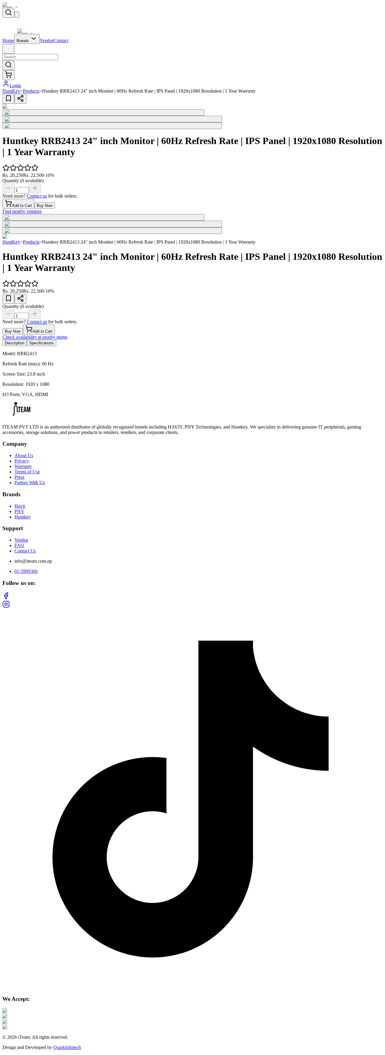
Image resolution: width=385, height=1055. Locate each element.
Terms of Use (27, 471)
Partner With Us (29, 482)
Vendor (47, 40)
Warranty (23, 466)
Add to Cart (22, 205)
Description (14, 343)
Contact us (37, 195)
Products (31, 91)
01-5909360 (26, 571)
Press (19, 477)
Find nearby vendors (22, 211)
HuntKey (11, 91)
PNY (19, 511)
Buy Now (44, 205)
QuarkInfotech (67, 1047)
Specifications (41, 343)
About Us (23, 455)
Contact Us (25, 550)
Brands (23, 40)
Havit (19, 506)
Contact (61, 40)
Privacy (21, 460)
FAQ (19, 545)
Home (8, 40)
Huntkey (22, 516)
